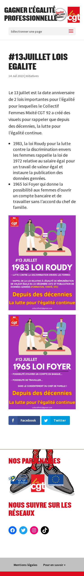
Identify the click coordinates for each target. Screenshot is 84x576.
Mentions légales (25, 565)
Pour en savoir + (54, 565)
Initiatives (32, 76)
